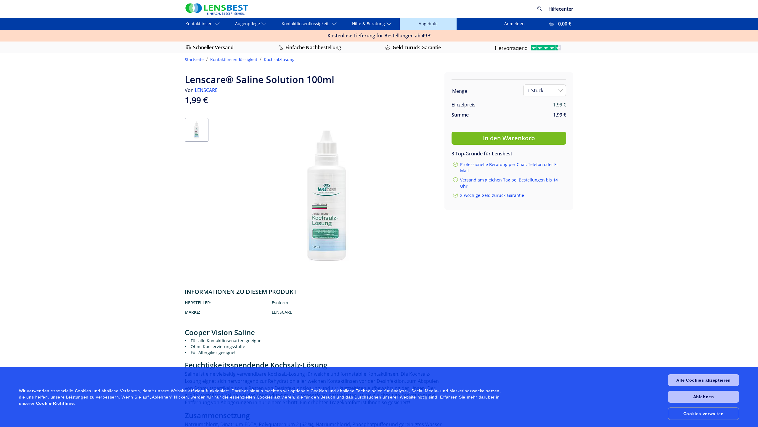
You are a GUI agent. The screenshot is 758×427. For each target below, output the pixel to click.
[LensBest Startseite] (216, 9)
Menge (459, 91)
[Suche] (539, 8)
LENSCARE (206, 90)
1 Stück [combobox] (535, 90)
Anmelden (514, 23)
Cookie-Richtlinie (55, 403)
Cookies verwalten (703, 413)
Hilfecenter (560, 9)
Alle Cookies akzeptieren (703, 380)
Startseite (194, 59)
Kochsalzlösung (279, 59)
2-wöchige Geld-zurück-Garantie (492, 195)
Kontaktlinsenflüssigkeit (233, 59)
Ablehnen (703, 396)
